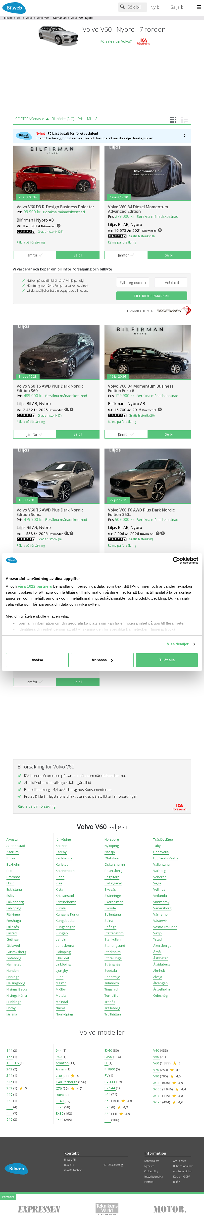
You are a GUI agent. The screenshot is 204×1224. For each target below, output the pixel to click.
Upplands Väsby (165, 858)
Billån (176, 1182)
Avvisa (37, 660)
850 (9, 1107)
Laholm (61, 939)
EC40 (60, 1101)
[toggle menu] (200, 7)
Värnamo (160, 914)
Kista (59, 889)
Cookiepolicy (151, 1171)
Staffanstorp (114, 933)
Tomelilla (111, 995)
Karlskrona (64, 858)
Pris (81, 118)
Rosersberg (113, 870)
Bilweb (8, 17)
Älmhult (159, 970)
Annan (61, 1069)
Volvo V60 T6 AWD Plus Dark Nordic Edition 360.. (50, 388)
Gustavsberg (16, 952)
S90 (107, 1120)
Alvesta (12, 839)
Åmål (157, 952)
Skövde (110, 908)
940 (9, 1119)
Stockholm (112, 952)
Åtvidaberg (161, 964)
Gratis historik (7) (49, 415)
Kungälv (62, 933)
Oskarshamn (114, 864)
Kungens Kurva (67, 914)
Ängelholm (161, 989)
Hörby (11, 1008)
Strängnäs (112, 964)
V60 (156, 1063)
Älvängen (160, 983)
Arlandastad (15, 845)
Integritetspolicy (153, 1176)
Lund (59, 977)
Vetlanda (160, 895)
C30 (59, 1075)
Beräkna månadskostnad (64, 211)
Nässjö (109, 852)
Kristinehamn (66, 902)
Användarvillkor (182, 1171)
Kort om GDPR (181, 1176)
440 (9, 1094)
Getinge (12, 939)
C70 (59, 1088)
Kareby (61, 852)
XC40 (157, 1082)
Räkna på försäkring (31, 242)
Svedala (110, 970)
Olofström (112, 858)
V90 (156, 1076)
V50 (156, 1056)
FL (106, 1063)
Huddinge (13, 1001)
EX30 (60, 1113)
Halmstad (13, 964)
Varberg (159, 870)
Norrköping (64, 1014)
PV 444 (110, 1081)
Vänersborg (162, 908)
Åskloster (160, 958)
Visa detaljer (178, 644)
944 (59, 1050)
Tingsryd (111, 989)
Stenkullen (112, 939)
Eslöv (10, 895)
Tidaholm (111, 983)
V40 (156, 1050)
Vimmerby (161, 902)
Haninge (12, 977)
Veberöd (159, 877)
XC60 (157, 1089)
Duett (60, 1094)
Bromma (13, 877)
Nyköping (111, 845)
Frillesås (12, 927)
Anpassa (99, 660)
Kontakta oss (151, 1161)
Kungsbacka (65, 920)
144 (9, 1050)
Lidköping (63, 952)
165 (9, 1056)
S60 (107, 1100)
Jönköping (63, 839)
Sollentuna (112, 914)
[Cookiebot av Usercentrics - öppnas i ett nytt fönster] (176, 560)
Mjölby (61, 989)
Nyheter (149, 1166)
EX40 (60, 1119)
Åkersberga (162, 945)
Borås (10, 858)
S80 (107, 1113)
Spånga (110, 927)
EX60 (108, 1050)
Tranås (109, 1001)
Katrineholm (65, 870)
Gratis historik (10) (141, 236)
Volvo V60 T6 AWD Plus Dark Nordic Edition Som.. (50, 512)
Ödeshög (160, 995)
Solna (108, 920)
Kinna (60, 877)
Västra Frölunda (165, 927)
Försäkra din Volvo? (116, 41)
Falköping (13, 908)
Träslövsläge (163, 839)
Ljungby (62, 970)
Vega (157, 883)
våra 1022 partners (35, 586)
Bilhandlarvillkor (183, 1166)
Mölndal (62, 1001)
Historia (148, 1182)
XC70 (157, 1095)
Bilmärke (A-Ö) (63, 118)
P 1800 (110, 1069)
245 (9, 1081)
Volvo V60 (43, 17)
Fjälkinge (13, 914)
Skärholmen (113, 902)
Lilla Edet (62, 958)
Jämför (31, 255)
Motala (61, 995)
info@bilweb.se (73, 1170)
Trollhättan (112, 1014)
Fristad (11, 933)
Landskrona (65, 945)
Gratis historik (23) (50, 232)
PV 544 (110, 1088)
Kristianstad (65, 895)
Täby (157, 845)
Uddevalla (161, 852)
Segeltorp (111, 877)
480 (9, 1100)
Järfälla (11, 1014)
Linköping (63, 964)
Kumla (61, 908)
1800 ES (13, 1063)
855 (9, 1113)
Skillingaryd (113, 883)
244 (9, 1075)
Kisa (59, 883)
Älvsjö (157, 977)
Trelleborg (112, 1008)
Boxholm (13, 864)
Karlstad (62, 864)
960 (59, 1056)
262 (9, 1088)
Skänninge (112, 895)
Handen (12, 970)
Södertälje (112, 977)
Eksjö (10, 883)
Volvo (29, 17)
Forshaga (13, 920)
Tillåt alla (167, 660)
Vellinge (159, 889)
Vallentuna (161, 864)
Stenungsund (114, 945)
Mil (89, 118)
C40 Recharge (67, 1082)
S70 (107, 1107)
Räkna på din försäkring (36, 806)
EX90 (108, 1056)
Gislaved (13, 945)
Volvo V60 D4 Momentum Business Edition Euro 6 (140, 388)
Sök (19, 17)
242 (9, 1069)
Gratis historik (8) (49, 539)
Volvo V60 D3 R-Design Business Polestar (55, 207)
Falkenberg (15, 902)
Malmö (61, 983)
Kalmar (61, 845)
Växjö (157, 933)
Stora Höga (113, 958)
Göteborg (13, 958)
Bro (9, 870)
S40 (107, 1094)
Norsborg (111, 839)
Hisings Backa (17, 989)
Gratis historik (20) (141, 415)
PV (106, 1075)
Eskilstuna (14, 889)
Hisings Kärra (16, 995)
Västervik (160, 920)
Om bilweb (179, 1161)
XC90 (157, 1102)
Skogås (110, 889)
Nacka (60, 1008)
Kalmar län (60, 17)
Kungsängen (65, 927)
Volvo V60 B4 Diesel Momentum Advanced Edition (138, 209)
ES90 (60, 1107)
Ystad (157, 939)
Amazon (62, 1063)
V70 (156, 1069)
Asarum (12, 852)
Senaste (37, 118)
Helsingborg (15, 983)
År (97, 118)
